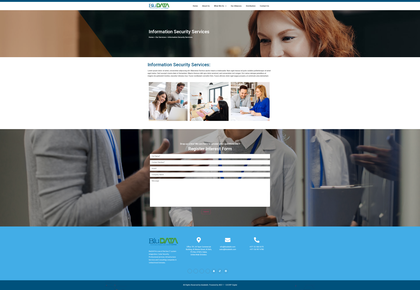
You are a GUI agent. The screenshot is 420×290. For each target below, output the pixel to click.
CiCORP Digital (231, 285)
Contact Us (264, 6)
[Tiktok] (220, 271)
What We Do (219, 6)
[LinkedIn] (208, 271)
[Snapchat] (214, 271)
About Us (206, 6)
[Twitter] (202, 271)
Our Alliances (236, 6)
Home (195, 6)
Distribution (251, 6)
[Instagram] (190, 271)
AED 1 (221, 285)
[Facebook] (196, 271)
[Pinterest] (226, 271)
